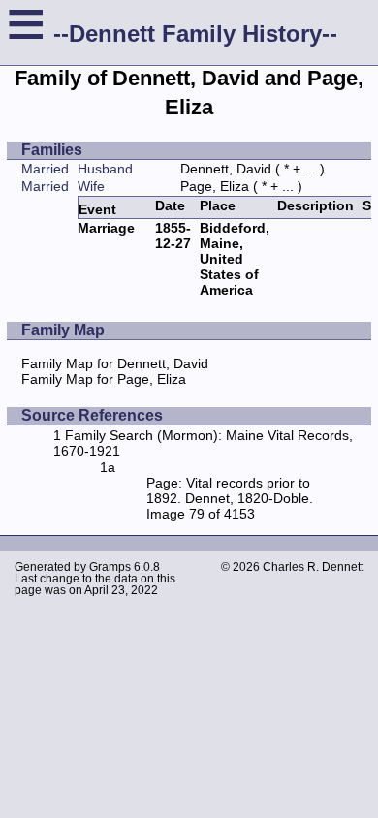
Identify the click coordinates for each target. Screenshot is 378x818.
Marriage (106, 228)
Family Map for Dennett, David (114, 363)
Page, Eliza (214, 186)
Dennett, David (225, 168)
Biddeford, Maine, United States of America (234, 259)
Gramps (110, 567)
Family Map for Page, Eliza (103, 379)
